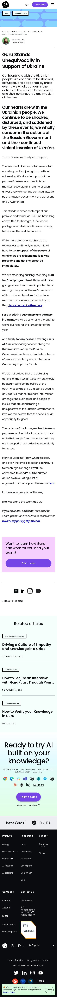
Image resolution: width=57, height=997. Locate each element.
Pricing (5, 844)
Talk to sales (39, 4)
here (51, 483)
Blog (23, 880)
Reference (26, 858)
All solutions (7, 872)
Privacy (46, 960)
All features (7, 865)
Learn (23, 844)
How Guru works (10, 851)
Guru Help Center (43, 845)
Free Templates (9, 931)
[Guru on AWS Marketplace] (28, 930)
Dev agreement (33, 960)
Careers (6, 900)
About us (6, 907)
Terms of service (15, 960)
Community (26, 872)
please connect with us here (25, 305)
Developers (26, 865)
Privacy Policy (9, 992)
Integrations (7, 858)
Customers (26, 851)
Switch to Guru (9, 924)
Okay (49, 989)
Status (42, 853)
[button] (52, 4)
